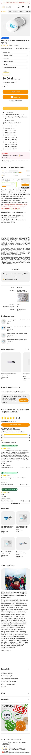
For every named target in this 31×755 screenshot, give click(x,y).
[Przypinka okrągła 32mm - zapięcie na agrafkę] (3, 341)
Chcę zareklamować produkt (9, 679)
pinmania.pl (19, 287)
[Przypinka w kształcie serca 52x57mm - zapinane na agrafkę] (3, 328)
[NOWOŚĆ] (15, 717)
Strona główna (12, 11)
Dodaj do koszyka (15, 92)
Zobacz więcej (15, 503)
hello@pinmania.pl (16, 739)
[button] (26, 349)
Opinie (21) (16, 45)
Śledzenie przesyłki (6, 676)
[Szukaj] (19, 7)
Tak (22, 467)
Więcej (24, 291)
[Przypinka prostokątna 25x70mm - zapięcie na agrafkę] (23, 543)
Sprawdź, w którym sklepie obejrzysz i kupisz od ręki (16, 117)
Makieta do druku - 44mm (11, 279)
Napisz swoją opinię (15, 424)
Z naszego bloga (8, 565)
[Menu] (28, 7)
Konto (3, 693)
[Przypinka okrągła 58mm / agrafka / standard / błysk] (3, 321)
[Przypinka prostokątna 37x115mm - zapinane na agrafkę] (11, 362)
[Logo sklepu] (7, 7)
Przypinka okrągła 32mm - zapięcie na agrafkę (17, 339)
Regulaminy (5, 699)
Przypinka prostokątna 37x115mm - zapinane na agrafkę (9, 374)
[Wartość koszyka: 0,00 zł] (23, 7)
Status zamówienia (6, 673)
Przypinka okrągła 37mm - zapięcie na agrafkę (17, 333)
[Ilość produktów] (5, 86)
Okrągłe (20, 11)
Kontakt (3, 687)
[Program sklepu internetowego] (15, 752)
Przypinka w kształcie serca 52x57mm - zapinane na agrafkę (18, 327)
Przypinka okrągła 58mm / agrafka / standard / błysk (18, 320)
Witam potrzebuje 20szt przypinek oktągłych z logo (13, 391)
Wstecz (4, 11)
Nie (28, 467)
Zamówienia (5, 669)
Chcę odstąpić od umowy (8, 681)
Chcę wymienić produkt (8, 684)
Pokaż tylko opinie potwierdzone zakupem (14, 432)
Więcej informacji (6, 157)
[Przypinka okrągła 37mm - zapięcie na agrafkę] (3, 335)
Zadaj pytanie (23, 400)
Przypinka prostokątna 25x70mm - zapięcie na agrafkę (21, 553)
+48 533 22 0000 (5, 739)
